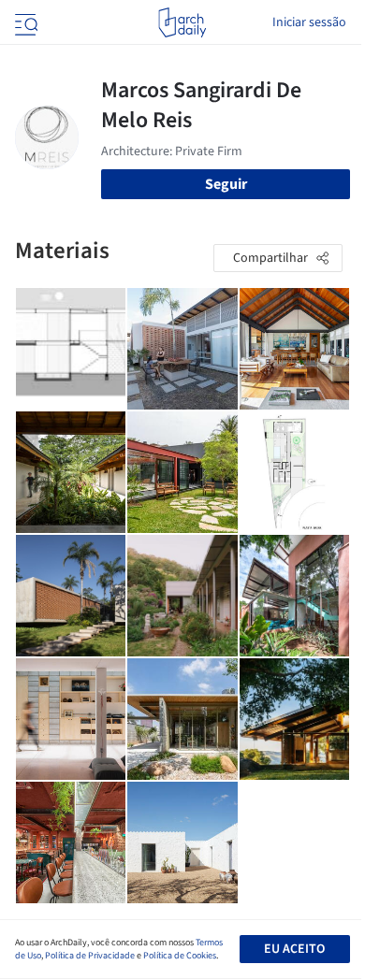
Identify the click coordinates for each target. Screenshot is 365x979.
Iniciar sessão (309, 22)
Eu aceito (294, 949)
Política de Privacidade (90, 955)
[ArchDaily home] (182, 22)
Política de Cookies (179, 955)
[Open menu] (24, 22)
